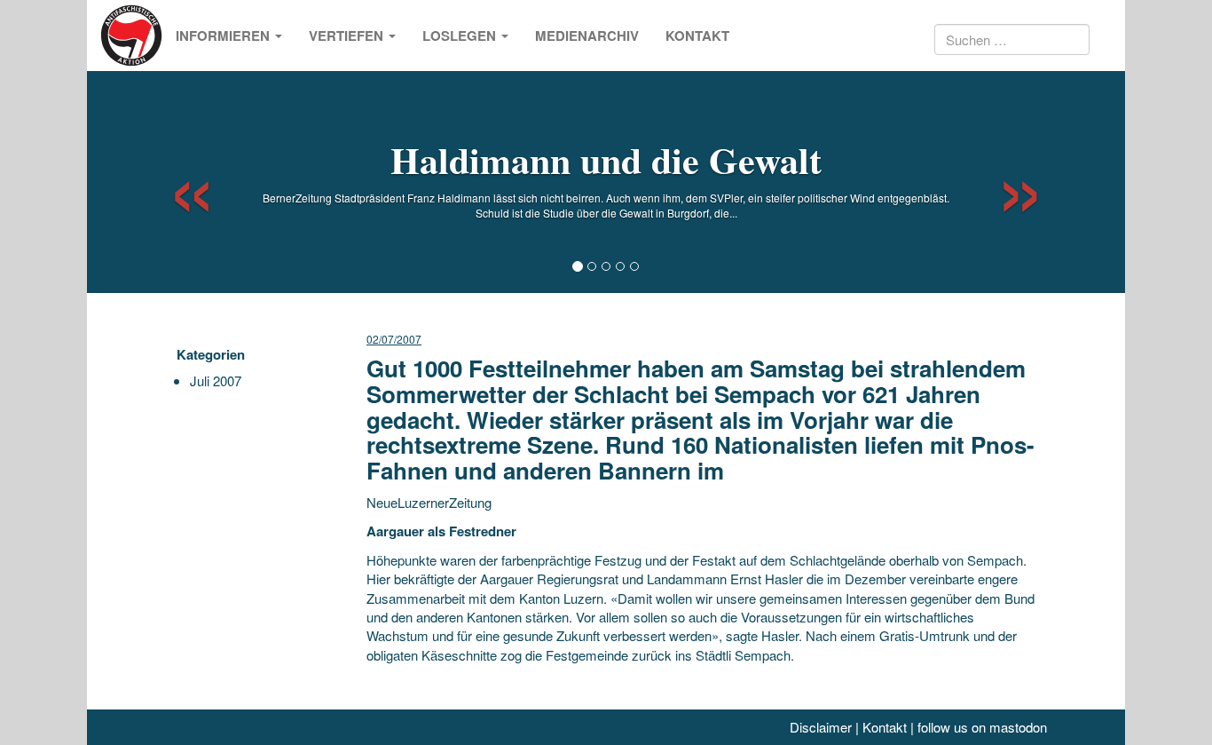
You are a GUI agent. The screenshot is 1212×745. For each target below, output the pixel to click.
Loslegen (461, 35)
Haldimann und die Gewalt (606, 159)
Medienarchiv (587, 35)
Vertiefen (348, 35)
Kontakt (697, 35)
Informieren (224, 35)
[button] (176, 182)
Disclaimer (821, 726)
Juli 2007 (215, 380)
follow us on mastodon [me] (982, 726)
